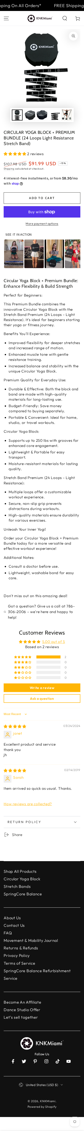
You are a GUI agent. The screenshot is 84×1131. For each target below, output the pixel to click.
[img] (15, 726)
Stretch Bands (17, 886)
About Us (12, 917)
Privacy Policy (17, 955)
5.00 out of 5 (53, 641)
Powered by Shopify (42, 1107)
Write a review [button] (42, 688)
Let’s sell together (21, 1017)
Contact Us (14, 925)
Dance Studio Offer (22, 1009)
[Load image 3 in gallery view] (42, 115)
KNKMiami (48, 1101)
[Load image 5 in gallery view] (66, 115)
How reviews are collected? (28, 804)
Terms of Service (19, 963)
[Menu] (6, 18)
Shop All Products (20, 871)
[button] (64, 18)
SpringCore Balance (23, 894)
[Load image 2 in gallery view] (29, 115)
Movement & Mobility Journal (31, 940)
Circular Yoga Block (22, 878)
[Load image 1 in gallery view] (17, 115)
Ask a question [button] (42, 698)
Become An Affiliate (22, 1002)
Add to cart (42, 198)
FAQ (8, 932)
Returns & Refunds (21, 948)
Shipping (9, 168)
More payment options (42, 224)
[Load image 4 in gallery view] (54, 115)
